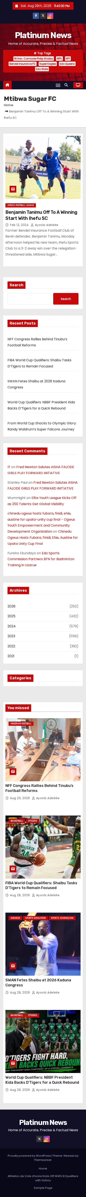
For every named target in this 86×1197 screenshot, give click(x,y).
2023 (11, 636)
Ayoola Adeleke (46, 225)
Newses (69, 1156)
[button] (67, 85)
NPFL (59, 58)
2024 (12, 626)
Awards (15, 918)
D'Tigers (32, 820)
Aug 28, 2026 (20, 895)
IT (9, 467)
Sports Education (35, 918)
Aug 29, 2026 (20, 798)
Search (16, 285)
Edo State (42, 69)
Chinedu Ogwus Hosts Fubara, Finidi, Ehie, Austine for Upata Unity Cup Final (43, 537)
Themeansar (43, 1160)
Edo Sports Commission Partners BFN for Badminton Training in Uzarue (41, 559)
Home (8, 105)
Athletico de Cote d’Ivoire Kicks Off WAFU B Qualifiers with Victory (43, 1178)
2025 (11, 616)
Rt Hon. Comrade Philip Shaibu (33, 58)
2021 (11, 656)
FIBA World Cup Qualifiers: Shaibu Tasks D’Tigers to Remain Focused (41, 885)
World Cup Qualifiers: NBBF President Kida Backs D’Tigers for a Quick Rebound (42, 1080)
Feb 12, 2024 (20, 225)
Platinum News (43, 35)
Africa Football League (21, 205)
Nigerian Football (21, 723)
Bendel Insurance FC (22, 64)
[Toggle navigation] (58, 85)
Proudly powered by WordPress (30, 1156)
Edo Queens (67, 64)
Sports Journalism (62, 918)
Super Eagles (47, 64)
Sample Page (43, 1188)
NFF (68, 58)
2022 (11, 646)
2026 (11, 606)
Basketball (17, 820)
